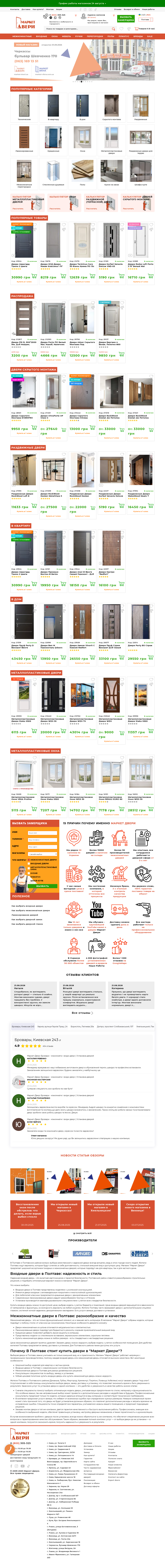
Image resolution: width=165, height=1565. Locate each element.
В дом (16, 599)
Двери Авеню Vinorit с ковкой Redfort (82, 646)
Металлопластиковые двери (36, 672)
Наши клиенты (115, 1465)
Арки (92, 1433)
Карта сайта (89, 1462)
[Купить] (34, 276)
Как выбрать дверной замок (27, 919)
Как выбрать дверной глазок (27, 924)
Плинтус (124, 36)
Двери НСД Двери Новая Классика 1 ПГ (52, 265)
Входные (41, 36)
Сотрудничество (91, 1465)
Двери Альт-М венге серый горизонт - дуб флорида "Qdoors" (82, 574)
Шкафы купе (106, 1433)
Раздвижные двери (28, 447)
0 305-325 (57, 15)
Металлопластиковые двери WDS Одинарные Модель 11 (111, 721)
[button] (73, 81)
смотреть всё (83, 1233)
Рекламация (89, 1480)
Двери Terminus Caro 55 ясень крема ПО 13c (82, 265)
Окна (55, 36)
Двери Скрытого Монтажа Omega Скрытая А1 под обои (81, 418)
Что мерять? (19, 860)
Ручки (79, 36)
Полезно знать (115, 1459)
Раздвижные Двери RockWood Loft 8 (22, 495)
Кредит (111, 1462)
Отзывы (117, 9)
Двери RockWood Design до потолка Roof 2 (109, 418)
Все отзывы (81, 1012)
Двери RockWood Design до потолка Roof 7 (138, 418)
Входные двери (68, 1433)
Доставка (26, 9)
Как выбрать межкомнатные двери (31, 910)
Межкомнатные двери (46, 1433)
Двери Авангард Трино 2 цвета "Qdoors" (20, 266)
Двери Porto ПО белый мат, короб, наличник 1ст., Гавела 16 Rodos (53, 344)
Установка (88, 1449)
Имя (14, 832)
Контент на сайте (116, 1477)
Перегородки (95, 36)
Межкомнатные (22, 36)
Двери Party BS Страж (140, 645)
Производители (136, 1433)
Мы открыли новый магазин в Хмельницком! (101, 1207)
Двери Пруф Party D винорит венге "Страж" (22, 647)
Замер (87, 1452)
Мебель (66, 36)
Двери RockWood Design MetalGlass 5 (51, 495)
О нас (110, 1443)
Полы (111, 36)
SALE (149, 36)
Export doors (114, 1480)
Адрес (15, 846)
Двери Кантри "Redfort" (106, 573)
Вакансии (112, 1471)
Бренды (138, 36)
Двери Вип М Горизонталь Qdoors (51, 646)
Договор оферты (92, 1486)
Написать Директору (118, 1474)
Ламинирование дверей (25, 915)
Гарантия (88, 1459)
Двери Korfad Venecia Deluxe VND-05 (111, 265)
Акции (59, 9)
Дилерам (88, 1443)
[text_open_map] (60, 1040)
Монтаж (50, 9)
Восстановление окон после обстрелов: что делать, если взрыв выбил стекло (27, 1210)
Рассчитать (18, 209)
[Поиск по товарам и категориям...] (113, 29)
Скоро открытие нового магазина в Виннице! (137, 1207)
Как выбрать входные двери (27, 906)
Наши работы (148, 9)
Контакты (14, 9)
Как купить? (38, 9)
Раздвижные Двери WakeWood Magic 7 (139, 495)
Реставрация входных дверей (94, 1475)
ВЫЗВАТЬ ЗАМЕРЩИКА (126, 18)
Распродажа (22, 296)
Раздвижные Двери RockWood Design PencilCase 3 (81, 496)
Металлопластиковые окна (35, 751)
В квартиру (20, 525)
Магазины (18, 853)
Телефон (18, 839)
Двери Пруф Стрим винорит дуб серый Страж (110, 647)
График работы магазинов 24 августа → (82, 3)
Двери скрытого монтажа (33, 369)
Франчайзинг (114, 1468)
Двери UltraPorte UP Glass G (52, 417)
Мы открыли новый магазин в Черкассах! (64, 1207)
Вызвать (42, 886)
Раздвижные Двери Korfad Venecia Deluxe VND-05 (111, 496)
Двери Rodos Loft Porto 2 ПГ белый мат (140, 265)
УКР (143, 15)
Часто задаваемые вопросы (92, 1469)
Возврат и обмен (132, 9)
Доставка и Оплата (92, 1446)
